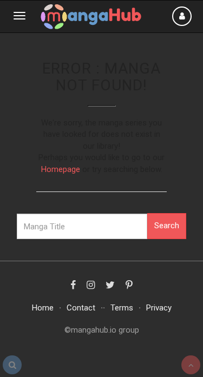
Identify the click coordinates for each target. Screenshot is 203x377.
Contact (81, 308)
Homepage (60, 169)
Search (166, 225)
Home (43, 308)
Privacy (159, 308)
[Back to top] (190, 364)
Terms (121, 308)
